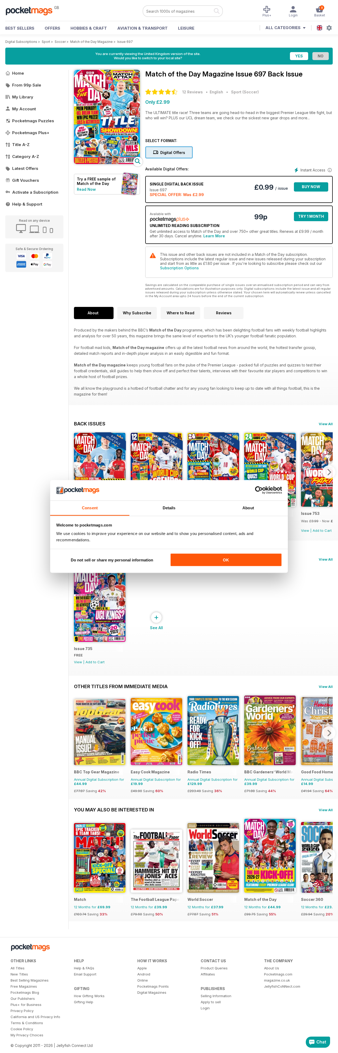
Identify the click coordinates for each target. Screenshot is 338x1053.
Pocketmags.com (278, 974)
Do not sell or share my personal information (112, 560)
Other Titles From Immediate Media (121, 686)
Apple (142, 968)
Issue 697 (125, 42)
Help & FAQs (84, 968)
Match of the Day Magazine (91, 42)
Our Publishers (23, 998)
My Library (22, 96)
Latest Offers (25, 168)
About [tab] (248, 507)
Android (143, 974)
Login (205, 1008)
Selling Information (216, 996)
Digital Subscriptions (21, 42)
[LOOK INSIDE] (107, 162)
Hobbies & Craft (89, 28)
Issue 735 (83, 648)
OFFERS (52, 28)
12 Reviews (192, 92)
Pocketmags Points (153, 986)
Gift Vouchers (25, 180)
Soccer (60, 42)
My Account (24, 108)
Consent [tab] (90, 507)
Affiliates (208, 974)
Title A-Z (21, 144)
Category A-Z (25, 156)
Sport (46, 42)
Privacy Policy (22, 1011)
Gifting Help (83, 1002)
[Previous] (77, 472)
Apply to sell (211, 1002)
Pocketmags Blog (25, 992)
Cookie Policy (22, 1029)
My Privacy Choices (27, 1035)
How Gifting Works (89, 996)
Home (18, 73)
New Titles (19, 974)
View (305, 530)
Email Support (85, 974)
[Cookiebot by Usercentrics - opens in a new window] (259, 490)
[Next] (328, 472)
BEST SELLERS (19, 28)
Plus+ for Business (26, 1004)
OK (226, 560)
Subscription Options (179, 268)
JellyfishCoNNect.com (282, 986)
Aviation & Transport (142, 28)
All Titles (18, 968)
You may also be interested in (114, 809)
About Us (271, 968)
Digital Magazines (151, 992)
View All (326, 424)
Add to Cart (322, 530)
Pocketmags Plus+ (30, 132)
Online (142, 980)
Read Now (86, 189)
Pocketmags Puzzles (33, 120)
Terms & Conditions (27, 1023)
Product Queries (214, 968)
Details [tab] (169, 507)
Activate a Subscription (35, 192)
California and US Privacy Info (35, 1017)
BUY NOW (311, 186)
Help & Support (27, 204)
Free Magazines (24, 986)
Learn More (214, 236)
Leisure (186, 28)
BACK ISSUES (89, 423)
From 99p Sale (26, 85)
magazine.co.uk (277, 980)
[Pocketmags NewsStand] (31, 10)
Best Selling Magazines (30, 980)
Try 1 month (311, 216)
